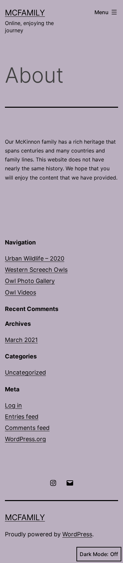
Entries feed (21, 416)
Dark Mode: (94, 554)
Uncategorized (25, 372)
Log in (13, 405)
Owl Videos (20, 292)
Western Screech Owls (36, 269)
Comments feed (27, 427)
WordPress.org (25, 439)
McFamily (25, 12)
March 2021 (21, 339)
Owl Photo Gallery (30, 280)
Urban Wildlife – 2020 (34, 258)
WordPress (77, 534)
